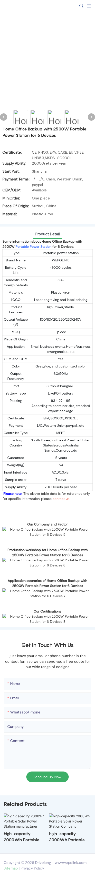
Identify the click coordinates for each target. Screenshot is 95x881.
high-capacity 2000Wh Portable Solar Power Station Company (68, 837)
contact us (61, 498)
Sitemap (11, 868)
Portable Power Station (33, 246)
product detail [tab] (47, 234)
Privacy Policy (32, 868)
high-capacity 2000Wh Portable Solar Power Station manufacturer (23, 837)
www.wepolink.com (70, 862)
